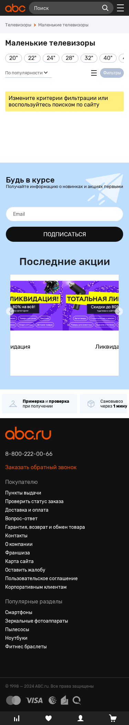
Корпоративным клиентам (36, 587)
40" (108, 58)
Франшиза (17, 553)
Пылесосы (17, 630)
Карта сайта (19, 561)
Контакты (16, 536)
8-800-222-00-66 (29, 454)
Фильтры (112, 73)
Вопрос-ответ (21, 519)
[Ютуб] (35, 663)
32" (89, 58)
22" (32, 58)
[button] (10, 311)
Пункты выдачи (23, 493)
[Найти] (105, 8)
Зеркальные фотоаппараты (36, 621)
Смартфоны (18, 612)
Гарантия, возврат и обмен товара (45, 527)
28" (70, 58)
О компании (19, 544)
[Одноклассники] (23, 663)
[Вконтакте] (10, 663)
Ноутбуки (16, 638)
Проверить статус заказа (34, 501)
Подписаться (64, 234)
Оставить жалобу (25, 570)
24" (51, 58)
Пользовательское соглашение (41, 579)
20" (13, 58)
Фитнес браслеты (26, 647)
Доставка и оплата (27, 510)
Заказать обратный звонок (41, 467)
